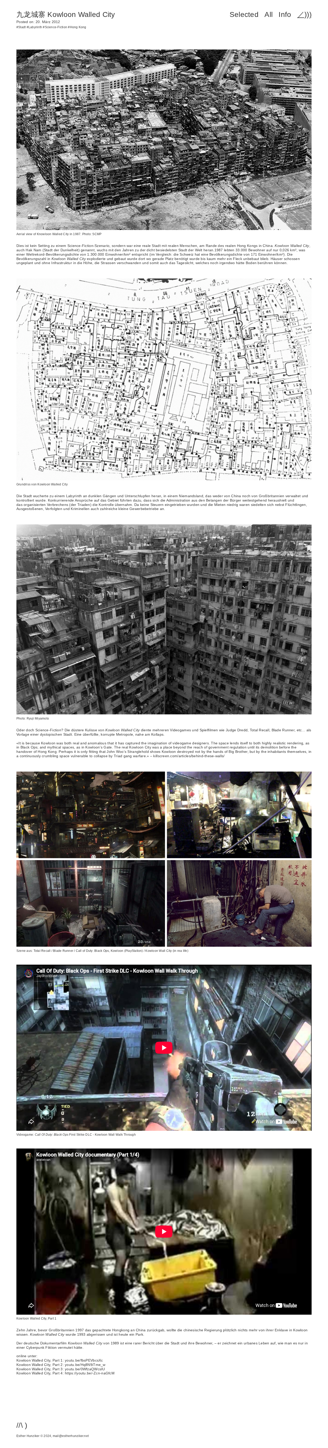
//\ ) (21, 1425)
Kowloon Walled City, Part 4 (39, 1373)
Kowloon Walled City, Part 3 (39, 1369)
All (268, 14)
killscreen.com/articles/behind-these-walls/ (188, 756)
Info (285, 14)
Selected (244, 14)
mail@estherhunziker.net (71, 1436)
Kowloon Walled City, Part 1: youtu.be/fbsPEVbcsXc (59, 1360)
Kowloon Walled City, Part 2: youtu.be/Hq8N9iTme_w (61, 1365)
